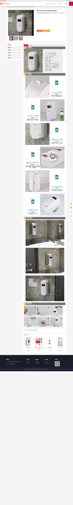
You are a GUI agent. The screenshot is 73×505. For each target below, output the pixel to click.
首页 (8, 6)
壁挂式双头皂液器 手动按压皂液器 (31, 330)
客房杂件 (11, 6)
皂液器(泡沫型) (28, 347)
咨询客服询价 (47, 30)
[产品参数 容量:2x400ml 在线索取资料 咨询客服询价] (60, 342)
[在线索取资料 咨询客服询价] (39, 342)
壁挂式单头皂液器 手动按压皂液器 (31, 329)
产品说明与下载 (69, 0)
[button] (33, 38)
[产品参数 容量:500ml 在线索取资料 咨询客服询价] (28, 342)
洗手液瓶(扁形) (49, 347)
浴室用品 (14, 6)
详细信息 (28, 350)
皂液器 (17, 6)
